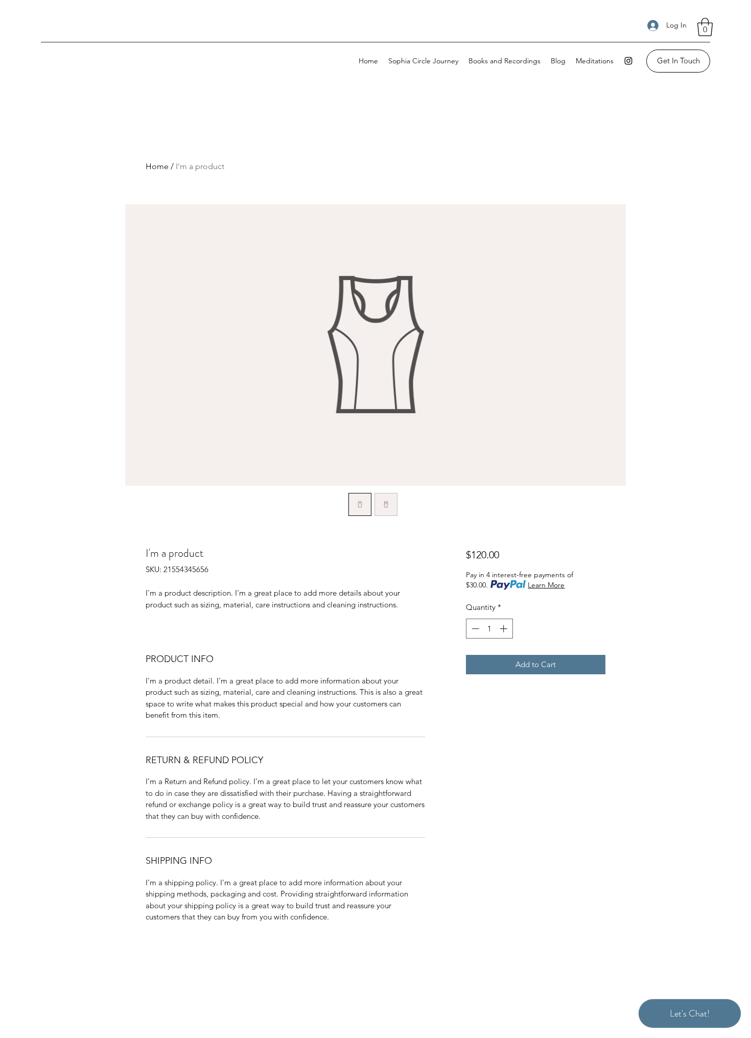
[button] (705, 27)
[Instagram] (628, 61)
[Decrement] (474, 628)
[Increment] (504, 628)
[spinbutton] (489, 628)
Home (157, 166)
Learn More (546, 584)
